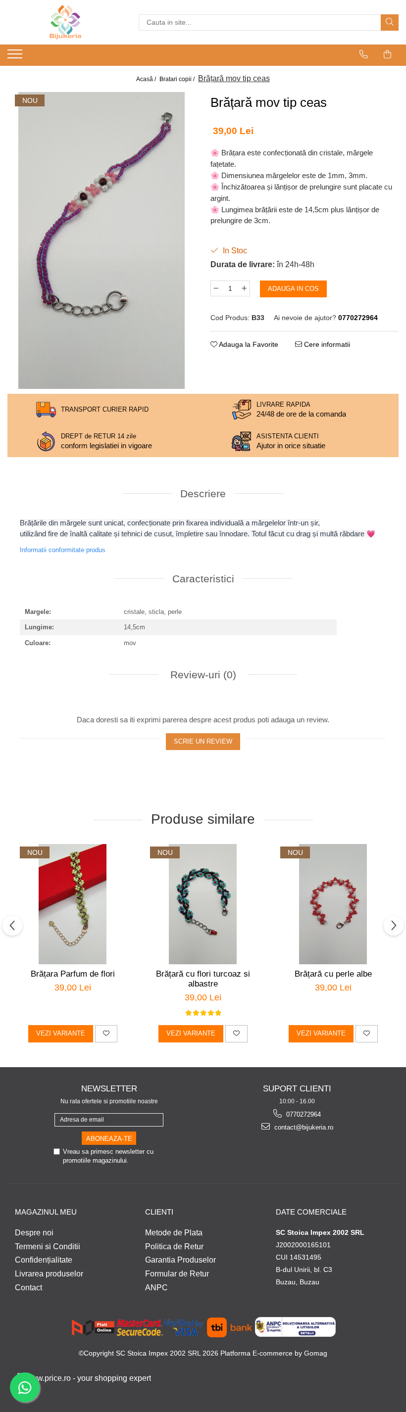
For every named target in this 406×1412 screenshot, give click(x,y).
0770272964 (302, 1114)
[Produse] (16, 56)
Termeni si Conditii (47, 1246)
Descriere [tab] (203, 493)
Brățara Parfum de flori (73, 974)
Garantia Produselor (180, 1260)
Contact (28, 1287)
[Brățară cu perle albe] (333, 904)
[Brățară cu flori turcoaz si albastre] (203, 904)
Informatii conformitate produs (62, 550)
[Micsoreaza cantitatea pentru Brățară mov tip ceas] (215, 288)
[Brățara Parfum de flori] (72, 904)
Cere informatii (326, 344)
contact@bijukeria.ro (302, 1127)
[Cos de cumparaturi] (388, 54)
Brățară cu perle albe (333, 974)
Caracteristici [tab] (203, 578)
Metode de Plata (174, 1232)
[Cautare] (390, 22)
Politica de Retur (174, 1246)
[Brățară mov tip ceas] (101, 240)
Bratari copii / (177, 79)
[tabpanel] (101, 240)
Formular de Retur (177, 1274)
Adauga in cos (293, 288)
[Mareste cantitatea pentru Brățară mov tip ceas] (244, 288)
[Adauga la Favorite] (106, 1033)
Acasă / (146, 79)
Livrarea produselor (49, 1274)
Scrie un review (203, 741)
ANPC (156, 1287)
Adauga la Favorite (247, 344)
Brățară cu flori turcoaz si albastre (203, 978)
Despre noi (34, 1232)
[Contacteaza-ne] (364, 54)
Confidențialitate (43, 1260)
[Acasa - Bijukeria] (65, 22)
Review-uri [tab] (201, 674)
